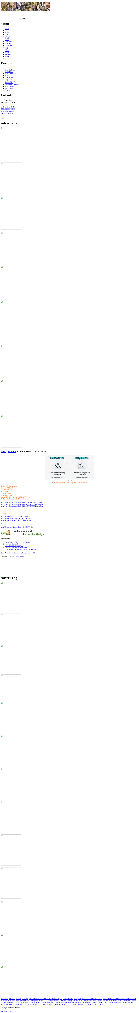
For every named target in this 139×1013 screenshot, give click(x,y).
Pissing (7, 52)
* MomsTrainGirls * (127, 1002)
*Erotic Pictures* (23, 1000)
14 (10, 109)
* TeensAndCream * (129, 1000)
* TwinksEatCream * (90, 1000)
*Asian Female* (122, 999)
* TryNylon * (102, 1000)
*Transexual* (5, 1000)
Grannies (8, 43)
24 (2, 113)
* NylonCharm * (103, 1002)
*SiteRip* (101, 1004)
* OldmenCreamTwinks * (72, 1002)
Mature (7, 51)
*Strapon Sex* (40, 999)
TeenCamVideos (10, 73)
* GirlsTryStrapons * (32, 1004)
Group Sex (8, 45)
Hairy (7, 47)
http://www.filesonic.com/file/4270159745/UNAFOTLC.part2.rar (22, 504)
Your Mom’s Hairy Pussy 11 (14, 546)
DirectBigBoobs (10, 70)
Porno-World (9, 72)
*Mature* (106, 999)
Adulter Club (9, 83)
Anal (6, 553)
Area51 (7, 75)
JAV (6, 49)
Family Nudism (10, 86)
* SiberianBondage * (21, 1002)
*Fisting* (33, 1000)
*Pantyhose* (40, 1000)
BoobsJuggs (9, 77)
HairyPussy (8, 79)
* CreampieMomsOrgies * (77, 1004)
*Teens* (18, 999)
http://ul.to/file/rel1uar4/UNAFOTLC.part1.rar (16, 516)
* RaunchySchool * (34, 1002)
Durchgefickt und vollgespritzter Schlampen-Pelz (20, 549)
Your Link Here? (6, 1011)
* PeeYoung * (59, 1002)
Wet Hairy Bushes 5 (11, 544)
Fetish (7, 40)
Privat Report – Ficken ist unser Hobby (17, 542)
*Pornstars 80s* (87, 999)
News (7, 29)
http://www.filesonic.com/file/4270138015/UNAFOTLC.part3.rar (22, 506)
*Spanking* (49, 999)
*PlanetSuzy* (5, 999)
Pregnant (8, 54)
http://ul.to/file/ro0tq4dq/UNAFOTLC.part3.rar (16, 520)
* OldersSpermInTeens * (89, 1002)
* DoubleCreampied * (61, 1004)
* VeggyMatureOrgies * (75, 1000)
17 (2, 111)
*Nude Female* (97, 999)
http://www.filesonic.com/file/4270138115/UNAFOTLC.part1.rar (22, 502)
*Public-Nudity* (68, 999)
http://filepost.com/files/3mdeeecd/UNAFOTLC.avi (17, 527)
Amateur (7, 32)
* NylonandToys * (115, 1002)
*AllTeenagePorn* (51, 1000)
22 (12, 111)
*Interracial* (132, 999)
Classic (7, 38)
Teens (7, 56)
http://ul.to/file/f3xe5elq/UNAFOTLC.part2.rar (16, 518)
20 (8, 111)
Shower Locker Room (12, 84)
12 (6, 109)
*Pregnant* (77, 999)
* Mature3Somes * (19, 1004)
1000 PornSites (10, 81)
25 (4, 113)
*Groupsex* (14, 1000)
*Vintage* (25, 999)
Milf (33, 553)
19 (6, 111)
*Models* (32, 999)
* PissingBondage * (48, 1002)
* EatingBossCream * (47, 1004)
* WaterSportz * (62, 1000)
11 (4, 109)
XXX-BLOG (9, 88)
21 (10, 111)
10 (2, 109)
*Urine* (12, 999)
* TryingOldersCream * (114, 1000)
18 (4, 111)
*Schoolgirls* (57, 999)
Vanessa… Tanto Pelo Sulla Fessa (16, 547)
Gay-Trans (8, 41)
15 (12, 109)
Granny (7, 90)
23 (14, 111)
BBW (7, 34)
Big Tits (7, 36)
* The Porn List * (91, 1004)
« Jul (2, 118)
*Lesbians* (113, 999)
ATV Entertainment (15, 553)
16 (14, 109)
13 (8, 109)
